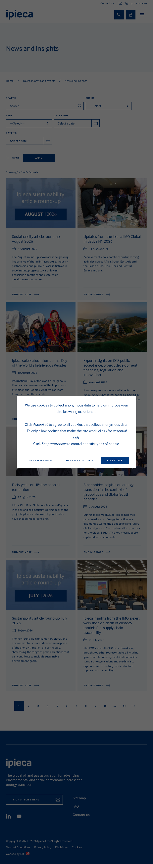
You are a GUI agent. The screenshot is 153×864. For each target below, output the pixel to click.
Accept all (115, 460)
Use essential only (80, 460)
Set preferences (41, 460)
